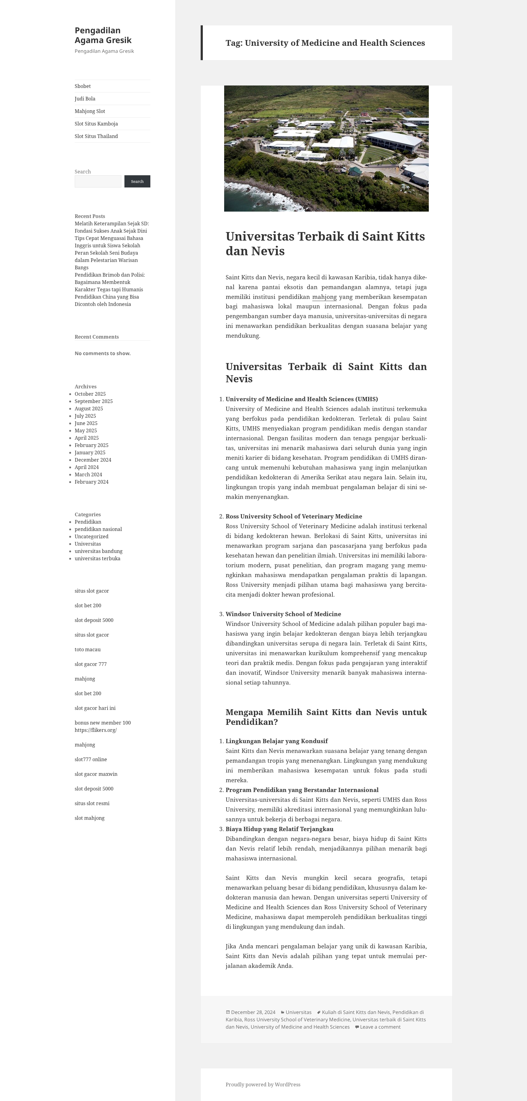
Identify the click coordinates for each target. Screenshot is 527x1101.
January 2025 (90, 452)
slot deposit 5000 (94, 620)
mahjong (85, 678)
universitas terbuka (97, 558)
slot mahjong (90, 818)
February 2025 (92, 445)
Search (83, 171)
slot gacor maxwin (96, 774)
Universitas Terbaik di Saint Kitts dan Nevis (325, 243)
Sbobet (83, 86)
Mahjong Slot (90, 111)
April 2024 (87, 467)
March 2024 (88, 474)
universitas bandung (99, 551)
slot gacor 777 (91, 664)
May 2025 (86, 430)
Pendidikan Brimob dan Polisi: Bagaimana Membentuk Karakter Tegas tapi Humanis (110, 282)
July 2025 (85, 415)
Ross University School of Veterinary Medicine (297, 1019)
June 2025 (86, 423)
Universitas (88, 543)
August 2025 (89, 408)
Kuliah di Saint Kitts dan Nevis (356, 1012)
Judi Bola (85, 98)
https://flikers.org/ (96, 730)
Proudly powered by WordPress (263, 1084)
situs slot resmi (92, 803)
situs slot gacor (92, 590)
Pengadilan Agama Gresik (103, 34)
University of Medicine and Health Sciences (300, 1026)
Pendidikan (88, 521)
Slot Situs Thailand (96, 136)
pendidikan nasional (98, 529)
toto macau (88, 649)
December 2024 (93, 459)
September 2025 (94, 401)
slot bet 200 (88, 605)
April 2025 (87, 437)
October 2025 (90, 394)
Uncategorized (92, 536)
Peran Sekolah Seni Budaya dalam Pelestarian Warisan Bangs (106, 260)
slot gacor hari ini (95, 708)
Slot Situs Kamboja (96, 123)
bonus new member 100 (103, 722)
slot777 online (91, 759)
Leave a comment (380, 1026)
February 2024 (92, 481)
